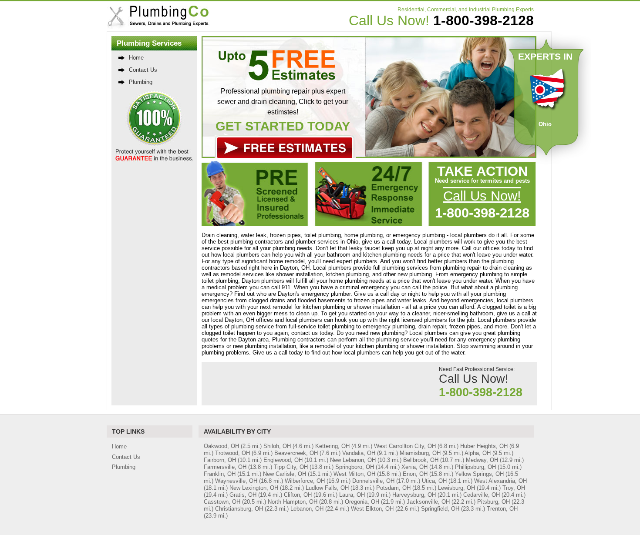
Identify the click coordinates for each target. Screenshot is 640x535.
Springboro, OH (354, 467)
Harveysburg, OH (414, 495)
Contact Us (143, 70)
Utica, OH (434, 481)
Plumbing (140, 82)
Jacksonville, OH (428, 501)
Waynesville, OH (236, 481)
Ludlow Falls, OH (327, 488)
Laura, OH (352, 495)
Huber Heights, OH (484, 446)
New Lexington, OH (253, 488)
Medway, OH (482, 460)
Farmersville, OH (225, 467)
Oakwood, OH (221, 446)
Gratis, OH (242, 495)
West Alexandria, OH (500, 481)
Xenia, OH (414, 467)
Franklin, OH (220, 474)
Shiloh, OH (277, 446)
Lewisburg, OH (456, 488)
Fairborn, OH (220, 460)
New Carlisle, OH (284, 474)
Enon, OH (415, 474)
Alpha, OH (478, 453)
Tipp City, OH (291, 467)
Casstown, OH (222, 501)
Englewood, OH (283, 460)
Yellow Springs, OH (479, 474)
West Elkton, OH (372, 508)
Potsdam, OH (393, 488)
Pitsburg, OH (493, 501)
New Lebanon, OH (353, 460)
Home (136, 57)
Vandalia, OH (358, 453)
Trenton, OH (502, 508)
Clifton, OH (298, 495)
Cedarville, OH (481, 495)
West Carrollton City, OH (405, 446)
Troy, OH (513, 488)
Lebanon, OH (306, 508)
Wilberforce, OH (305, 481)
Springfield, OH (440, 508)
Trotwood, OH (232, 453)
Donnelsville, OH (373, 481)
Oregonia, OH (362, 501)
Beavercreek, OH (296, 453)
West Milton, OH (354, 474)
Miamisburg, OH (420, 453)
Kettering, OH (332, 446)
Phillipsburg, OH (475, 467)
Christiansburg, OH (239, 508)
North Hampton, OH (292, 501)
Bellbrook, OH (420, 460)
